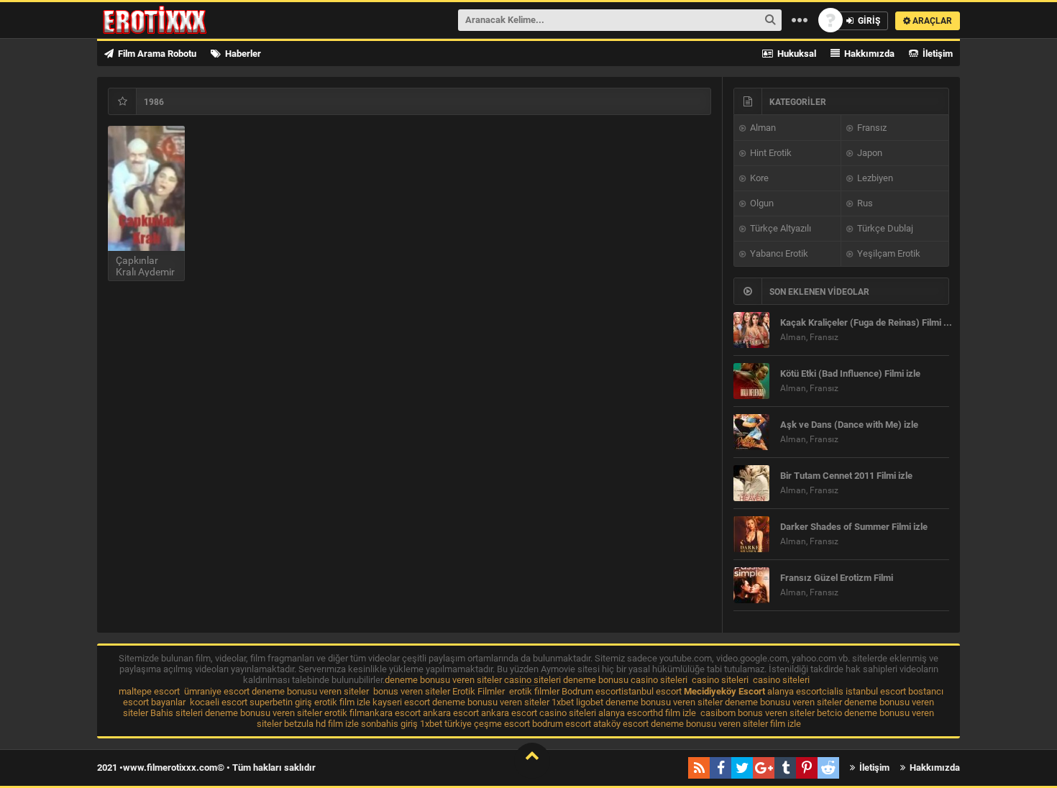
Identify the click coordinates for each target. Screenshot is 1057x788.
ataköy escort (621, 723)
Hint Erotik (770, 152)
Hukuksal (795, 53)
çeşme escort (502, 723)
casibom (718, 712)
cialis (832, 691)
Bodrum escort (591, 691)
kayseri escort (401, 702)
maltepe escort (149, 691)
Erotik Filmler (478, 691)
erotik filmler (534, 691)
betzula (299, 723)
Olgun (761, 203)
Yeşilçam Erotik (887, 253)
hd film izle (674, 712)
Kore (758, 178)
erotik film (344, 712)
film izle (785, 723)
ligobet (589, 702)
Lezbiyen (874, 178)
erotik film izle (342, 702)
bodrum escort (561, 723)
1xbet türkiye (446, 723)
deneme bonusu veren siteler (443, 679)
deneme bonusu (595, 679)
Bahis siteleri (176, 712)
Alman (762, 127)
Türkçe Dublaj (884, 228)
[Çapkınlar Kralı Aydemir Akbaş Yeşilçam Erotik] (146, 188)
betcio (829, 712)
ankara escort (393, 712)
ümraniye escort (217, 691)
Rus (864, 203)
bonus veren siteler (411, 691)
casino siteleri (532, 679)
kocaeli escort (218, 702)
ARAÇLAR (931, 21)
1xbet (563, 702)
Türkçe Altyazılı (779, 228)
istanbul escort (651, 691)
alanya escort (794, 691)
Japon (868, 152)
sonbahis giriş (389, 723)
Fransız (871, 127)
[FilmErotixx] (174, 20)
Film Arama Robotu (156, 53)
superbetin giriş (281, 702)
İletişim (936, 53)
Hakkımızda (868, 53)
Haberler (242, 53)
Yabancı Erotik (778, 253)
